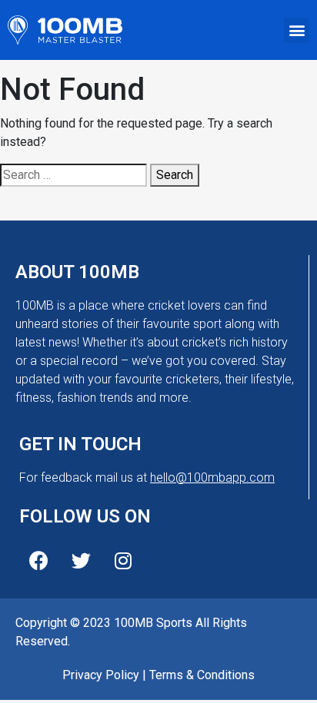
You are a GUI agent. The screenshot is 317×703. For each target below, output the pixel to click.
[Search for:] (73, 175)
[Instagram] (123, 560)
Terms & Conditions (202, 675)
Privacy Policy (100, 675)
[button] (296, 30)
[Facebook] (38, 560)
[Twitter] (81, 560)
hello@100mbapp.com (212, 477)
